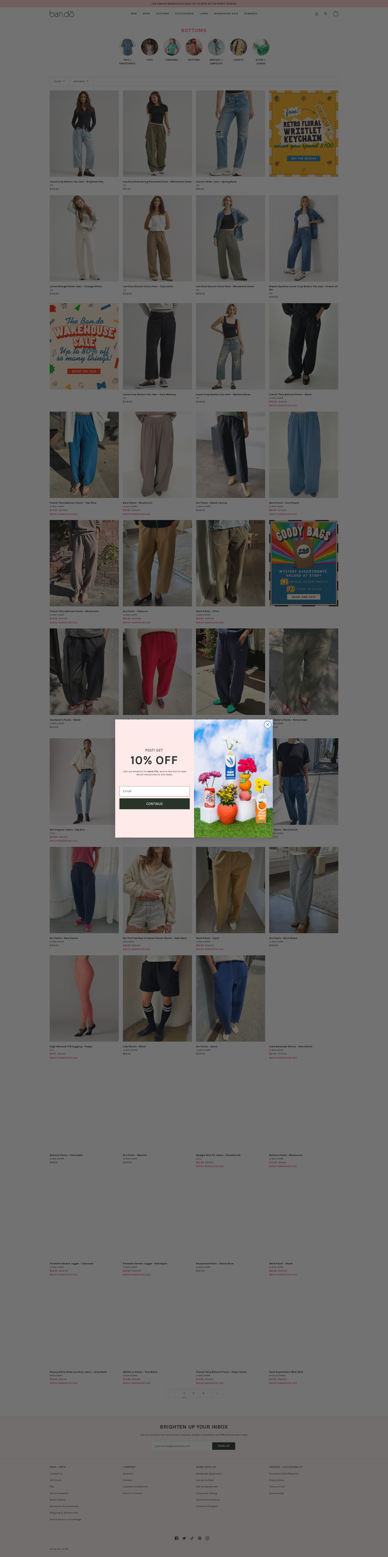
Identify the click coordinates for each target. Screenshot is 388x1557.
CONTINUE (154, 804)
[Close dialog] (267, 724)
